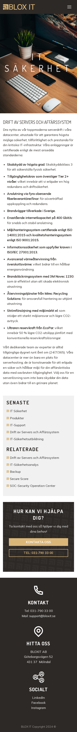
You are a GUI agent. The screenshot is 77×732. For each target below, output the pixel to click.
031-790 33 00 (41, 611)
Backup (15, 472)
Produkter (17, 418)
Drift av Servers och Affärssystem (34, 432)
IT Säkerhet (18, 411)
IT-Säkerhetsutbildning (26, 439)
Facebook (38, 703)
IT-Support (17, 425)
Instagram (38, 708)
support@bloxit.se (42, 616)
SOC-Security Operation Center (32, 486)
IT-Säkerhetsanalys (24, 465)
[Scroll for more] (38, 104)
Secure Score (19, 479)
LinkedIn (38, 698)
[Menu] (69, 7)
